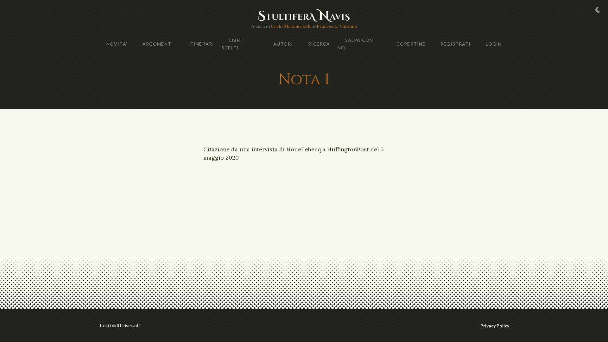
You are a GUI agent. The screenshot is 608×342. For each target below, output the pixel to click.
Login (494, 44)
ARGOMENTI (157, 44)
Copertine (410, 44)
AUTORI (283, 44)
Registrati (455, 44)
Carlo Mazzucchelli (291, 26)
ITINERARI (201, 44)
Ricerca (319, 44)
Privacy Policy (494, 325)
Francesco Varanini (337, 26)
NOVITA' (116, 44)
